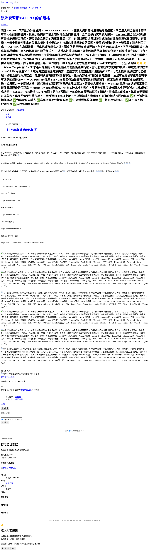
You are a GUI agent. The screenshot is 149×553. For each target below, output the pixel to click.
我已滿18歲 (6, 548)
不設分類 (20, 110)
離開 (13, 548)
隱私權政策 (87, 520)
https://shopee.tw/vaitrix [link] (11, 228)
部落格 (8, 117)
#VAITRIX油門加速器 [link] (9, 145)
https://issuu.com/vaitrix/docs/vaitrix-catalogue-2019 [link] (22, 243)
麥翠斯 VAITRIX (8, 377)
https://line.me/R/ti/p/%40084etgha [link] (15, 186)
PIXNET (57, 520)
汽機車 (18, 397)
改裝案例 (19, 399)
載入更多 (5, 408)
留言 (29, 390)
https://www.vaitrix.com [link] (10, 200)
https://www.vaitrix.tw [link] (10, 214)
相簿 (7, 114)
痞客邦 (24, 390)
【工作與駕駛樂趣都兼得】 (22, 129)
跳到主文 (4, 25)
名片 (7, 120)
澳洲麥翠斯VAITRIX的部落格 (25, 18)
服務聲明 (97, 520)
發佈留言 (5, 422)
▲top (3, 404)
